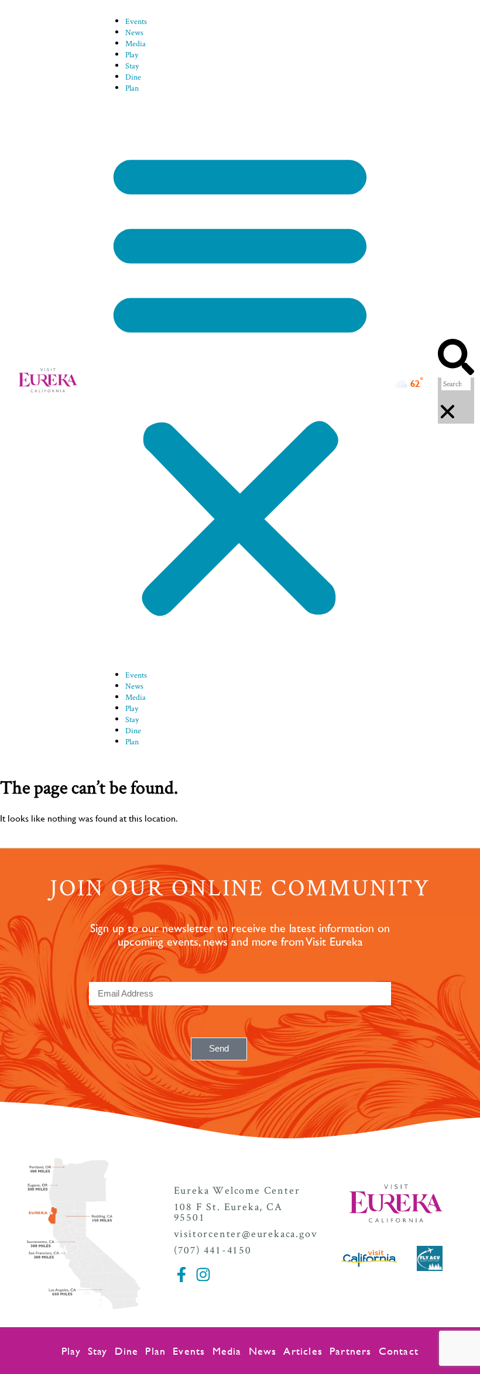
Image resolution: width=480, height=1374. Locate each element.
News (134, 32)
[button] (240, 380)
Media (135, 43)
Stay (132, 65)
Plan (132, 88)
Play (131, 54)
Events (136, 21)
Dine (133, 76)
